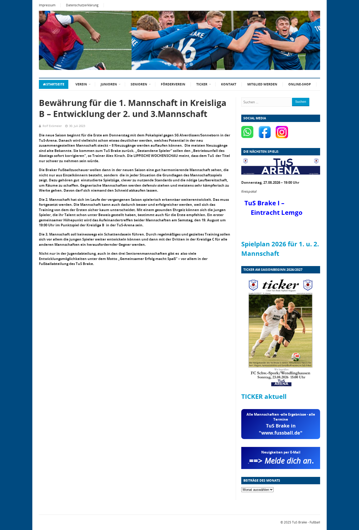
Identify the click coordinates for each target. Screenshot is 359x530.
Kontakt (228, 84)
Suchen (300, 102)
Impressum (47, 5)
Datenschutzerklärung (82, 5)
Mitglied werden (262, 84)
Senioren (139, 84)
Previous (49, 40)
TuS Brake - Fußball (306, 522)
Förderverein (173, 84)
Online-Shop (299, 84)
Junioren (109, 84)
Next (309, 40)
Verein (81, 84)
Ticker (201, 84)
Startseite (55, 84)
